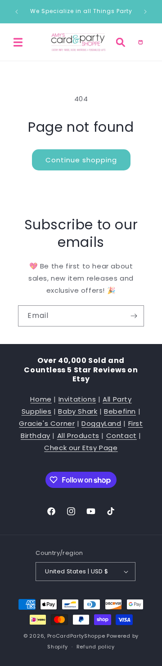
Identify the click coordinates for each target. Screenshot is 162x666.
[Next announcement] (145, 12)
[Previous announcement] (17, 12)
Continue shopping (81, 160)
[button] (18, 42)
